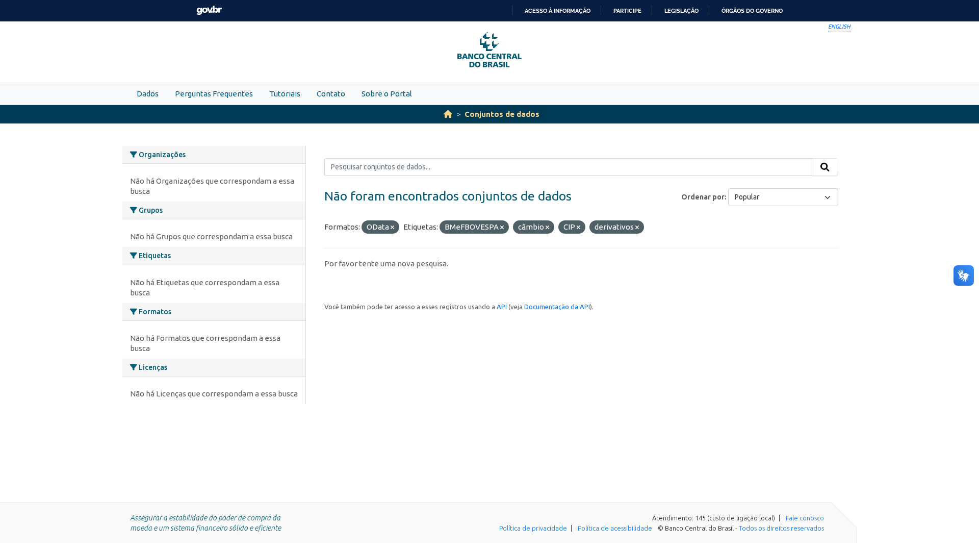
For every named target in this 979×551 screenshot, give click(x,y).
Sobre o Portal (387, 93)
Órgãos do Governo (752, 10)
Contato (331, 93)
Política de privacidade (533, 528)
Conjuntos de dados (502, 114)
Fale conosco (805, 517)
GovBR (209, 10)
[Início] (448, 114)
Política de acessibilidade (615, 528)
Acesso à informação (557, 10)
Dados (148, 93)
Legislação (681, 10)
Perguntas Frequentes (214, 93)
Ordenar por (703, 197)
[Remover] (392, 227)
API (502, 306)
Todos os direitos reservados (781, 528)
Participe (627, 10)
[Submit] (825, 167)
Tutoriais (284, 93)
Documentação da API (557, 306)
